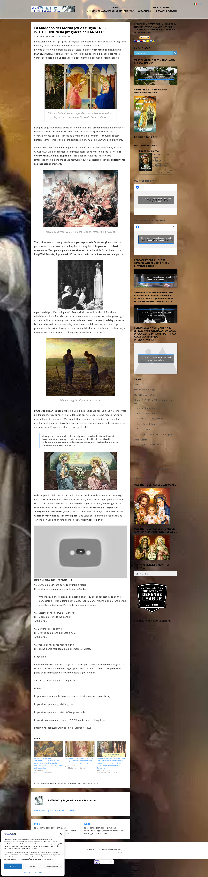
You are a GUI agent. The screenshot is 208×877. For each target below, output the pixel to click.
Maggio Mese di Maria (147, 408)
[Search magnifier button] (175, 53)
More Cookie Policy (148, 454)
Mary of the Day (144, 180)
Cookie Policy (27, 872)
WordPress (121, 853)
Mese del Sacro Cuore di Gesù (150, 418)
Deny (32, 866)
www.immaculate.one (112, 849)
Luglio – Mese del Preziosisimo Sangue (154, 434)
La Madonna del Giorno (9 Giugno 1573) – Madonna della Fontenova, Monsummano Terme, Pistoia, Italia (79, 760)
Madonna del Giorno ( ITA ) (135, 7)
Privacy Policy (37, 872)
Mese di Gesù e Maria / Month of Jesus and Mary (110, 11)
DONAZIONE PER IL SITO (166, 11)
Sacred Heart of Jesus (146, 429)
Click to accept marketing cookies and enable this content (156, 75)
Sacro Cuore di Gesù (146, 424)
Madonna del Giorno (47, 783)
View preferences (53, 866)
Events (143, 464)
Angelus (65, 783)
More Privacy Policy (148, 449)
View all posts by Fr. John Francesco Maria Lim (55, 810)
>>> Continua (167, 170)
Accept (13, 866)
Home (115, 7)
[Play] (80, 552)
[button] (61, 833)
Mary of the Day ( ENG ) (164, 7)
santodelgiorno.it (164, 172)
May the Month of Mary (147, 413)
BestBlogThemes (102, 853)
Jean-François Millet (74, 783)
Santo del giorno (149, 151)
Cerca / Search (145, 11)
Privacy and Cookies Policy (149, 444)
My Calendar (142, 459)
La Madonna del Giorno (90, 783)
